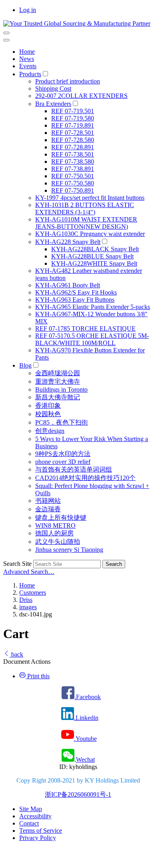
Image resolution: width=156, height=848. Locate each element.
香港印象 (48, 405)
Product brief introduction (67, 81)
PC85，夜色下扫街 (61, 422)
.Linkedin (86, 717)
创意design (49, 430)
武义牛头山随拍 (57, 541)
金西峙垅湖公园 (57, 373)
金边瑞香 (48, 509)
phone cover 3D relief (62, 461)
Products (30, 74)
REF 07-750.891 (72, 190)
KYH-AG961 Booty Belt (67, 285)
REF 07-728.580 (72, 139)
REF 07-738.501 (72, 154)
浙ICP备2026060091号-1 (78, 794)
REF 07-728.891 (72, 147)
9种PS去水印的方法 (62, 453)
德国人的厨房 (54, 533)
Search (114, 564)
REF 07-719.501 (72, 111)
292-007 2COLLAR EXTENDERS (81, 95)
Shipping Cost (53, 88)
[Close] (6, 40)
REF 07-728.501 (72, 132)
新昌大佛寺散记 (57, 397)
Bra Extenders (53, 103)
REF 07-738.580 (72, 161)
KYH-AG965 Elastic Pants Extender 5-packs (92, 306)
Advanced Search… (28, 571)
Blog (25, 365)
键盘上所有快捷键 (60, 517)
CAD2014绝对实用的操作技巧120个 (85, 477)
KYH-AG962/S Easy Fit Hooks (76, 292)
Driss (25, 599)
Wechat (85, 759)
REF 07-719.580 (72, 118)
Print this (38, 676)
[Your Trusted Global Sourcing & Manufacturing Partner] (76, 23)
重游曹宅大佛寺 (57, 381)
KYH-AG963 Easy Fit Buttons (74, 299)
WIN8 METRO (55, 525)
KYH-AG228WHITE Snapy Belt (94, 263)
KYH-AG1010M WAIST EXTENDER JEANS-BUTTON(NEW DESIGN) (86, 223)
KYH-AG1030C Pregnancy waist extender (90, 233)
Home (27, 51)
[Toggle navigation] (6, 33)
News (26, 58)
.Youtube (85, 738)
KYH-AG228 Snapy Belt (67, 241)
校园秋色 (48, 414)
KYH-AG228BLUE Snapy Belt (92, 256)
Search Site (17, 563)
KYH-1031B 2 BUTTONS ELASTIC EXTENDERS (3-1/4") (84, 208)
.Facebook (87, 696)
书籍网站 (48, 500)
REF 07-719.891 (72, 125)
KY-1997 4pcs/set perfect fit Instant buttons (89, 197)
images (28, 607)
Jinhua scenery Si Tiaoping (69, 549)
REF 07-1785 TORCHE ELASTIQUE (85, 328)
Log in (27, 9)
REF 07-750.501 (72, 176)
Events (27, 66)
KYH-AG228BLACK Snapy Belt (95, 249)
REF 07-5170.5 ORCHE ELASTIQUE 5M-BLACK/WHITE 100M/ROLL (92, 339)
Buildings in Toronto (61, 389)
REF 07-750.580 (72, 183)
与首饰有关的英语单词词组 (73, 469)
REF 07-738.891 (72, 168)
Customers (32, 592)
